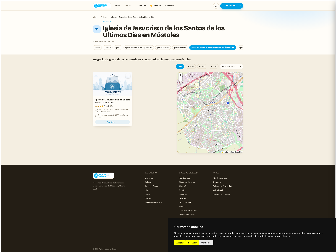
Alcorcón (183, 186)
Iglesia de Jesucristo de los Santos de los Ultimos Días (112, 101)
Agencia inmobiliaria (153, 202)
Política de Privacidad (222, 186)
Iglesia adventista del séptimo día (138, 47)
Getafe (182, 190)
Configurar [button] (206, 243)
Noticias (142, 5)
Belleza (148, 182)
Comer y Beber (151, 186)
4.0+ (203, 66)
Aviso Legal (218, 190)
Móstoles (183, 194)
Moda (147, 190)
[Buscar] (216, 6)
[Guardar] (127, 75)
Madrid (182, 206)
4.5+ (192, 66)
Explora (128, 5)
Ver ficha (111, 122)
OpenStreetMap (236, 152)
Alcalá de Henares (187, 182)
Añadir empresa (233, 5)
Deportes (149, 178)
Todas (97, 47)
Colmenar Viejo (185, 202)
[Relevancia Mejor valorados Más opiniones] (231, 66)
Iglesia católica (163, 47)
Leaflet (225, 152)
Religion (104, 17)
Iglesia (118, 47)
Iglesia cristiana (180, 47)
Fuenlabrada (184, 178)
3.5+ (215, 66)
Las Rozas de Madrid (188, 210)
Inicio (117, 5)
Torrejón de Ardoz (187, 214)
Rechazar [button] (192, 243)
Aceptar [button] (179, 243)
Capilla (108, 47)
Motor (147, 194)
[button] (228, 104)
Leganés (182, 198)
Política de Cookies (221, 194)
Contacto (169, 5)
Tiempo (155, 5)
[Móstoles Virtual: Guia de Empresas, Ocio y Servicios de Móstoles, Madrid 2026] (102, 5)
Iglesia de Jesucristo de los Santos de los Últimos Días (213, 47)
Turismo (148, 198)
